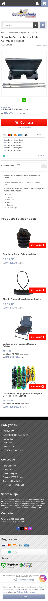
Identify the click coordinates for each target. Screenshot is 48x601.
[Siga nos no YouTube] (26, 528)
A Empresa (8, 470)
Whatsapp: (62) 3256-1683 (14, 521)
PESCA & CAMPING (13, 450)
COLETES (8, 439)
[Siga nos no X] (22, 528)
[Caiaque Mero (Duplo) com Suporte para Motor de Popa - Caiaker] (23, 387)
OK (43, 165)
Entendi (24, 596)
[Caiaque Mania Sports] (24, 13)
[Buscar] (35, 25)
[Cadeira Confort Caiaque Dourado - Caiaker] (23, 337)
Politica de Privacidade (13, 485)
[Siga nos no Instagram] (30, 528)
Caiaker (44, 45)
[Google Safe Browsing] (25, 565)
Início (5, 33)
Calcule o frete (7, 165)
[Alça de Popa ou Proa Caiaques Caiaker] (23, 290)
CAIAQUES (8, 431)
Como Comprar (10, 473)
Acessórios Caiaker (34, 33)
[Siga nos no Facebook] (18, 528)
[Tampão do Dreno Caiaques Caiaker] (23, 245)
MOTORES (8, 443)
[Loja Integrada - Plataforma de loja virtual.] (24, 579)
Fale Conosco (9, 466)
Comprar (26, 122)
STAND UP (8, 446)
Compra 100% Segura (13, 477)
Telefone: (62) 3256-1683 (13, 519)
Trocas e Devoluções (12, 481)
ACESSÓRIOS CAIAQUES (17, 33)
